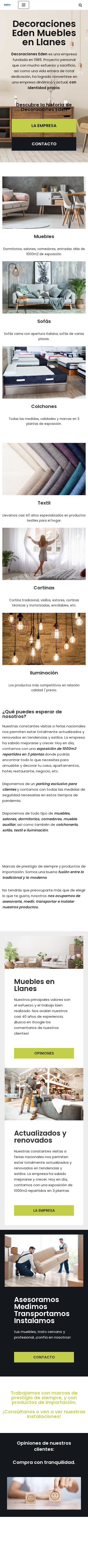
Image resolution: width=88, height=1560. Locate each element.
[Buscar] (80, 5)
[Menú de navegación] (23, 5)
